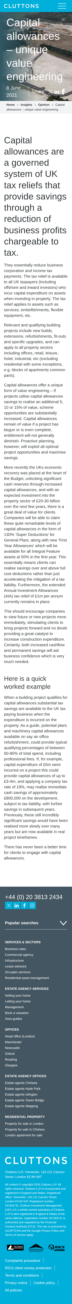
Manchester (13, 1042)
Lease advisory (16, 966)
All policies (13, 1290)
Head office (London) (20, 1036)
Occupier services (17, 972)
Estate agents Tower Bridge (24, 1100)
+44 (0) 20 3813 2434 (34, 897)
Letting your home (18, 1001)
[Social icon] (8, 905)
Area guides (13, 1019)
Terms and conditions (22, 1275)
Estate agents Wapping (21, 1106)
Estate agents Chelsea (21, 1083)
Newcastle (12, 1048)
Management (14, 1007)
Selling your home (18, 995)
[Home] (21, 6)
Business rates (15, 949)
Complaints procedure (22, 1261)
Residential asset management (27, 978)
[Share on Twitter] (50, 92)
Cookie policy (44, 1283)
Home (10, 105)
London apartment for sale (23, 1135)
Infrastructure (14, 960)
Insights (26, 105)
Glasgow (11, 1065)
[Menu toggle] (62, 6)
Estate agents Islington (21, 1094)
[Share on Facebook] (63, 92)
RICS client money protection (28, 1268)
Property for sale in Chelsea (24, 1129)
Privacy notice (16, 1283)
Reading (11, 1059)
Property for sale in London (24, 1124)
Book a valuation (17, 1013)
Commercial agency (19, 955)
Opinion (43, 105)
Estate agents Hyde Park (22, 1089)
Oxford (10, 1054)
